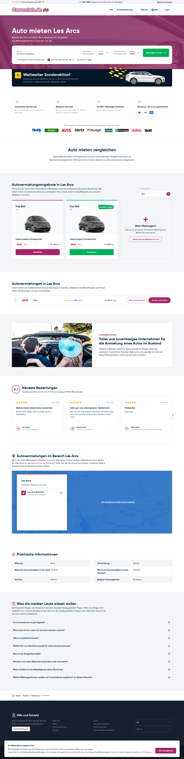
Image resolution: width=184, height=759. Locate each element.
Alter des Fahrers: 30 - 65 (61, 60)
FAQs (55, 724)
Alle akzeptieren (165, 750)
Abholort (19, 51)
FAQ (111, 9)
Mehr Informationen (137, 300)
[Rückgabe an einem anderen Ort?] (16, 60)
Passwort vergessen (101, 724)
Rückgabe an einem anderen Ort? (31, 60)
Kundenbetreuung (125, 9)
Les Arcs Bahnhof (36, 492)
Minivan (56, 730)
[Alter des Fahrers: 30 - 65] (49, 60)
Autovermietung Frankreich (43, 463)
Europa (26, 695)
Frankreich (36, 695)
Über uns (56, 721)
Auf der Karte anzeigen (37, 494)
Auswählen (37, 252)
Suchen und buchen (159, 300)
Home (18, 695)
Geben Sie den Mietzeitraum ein (146, 239)
